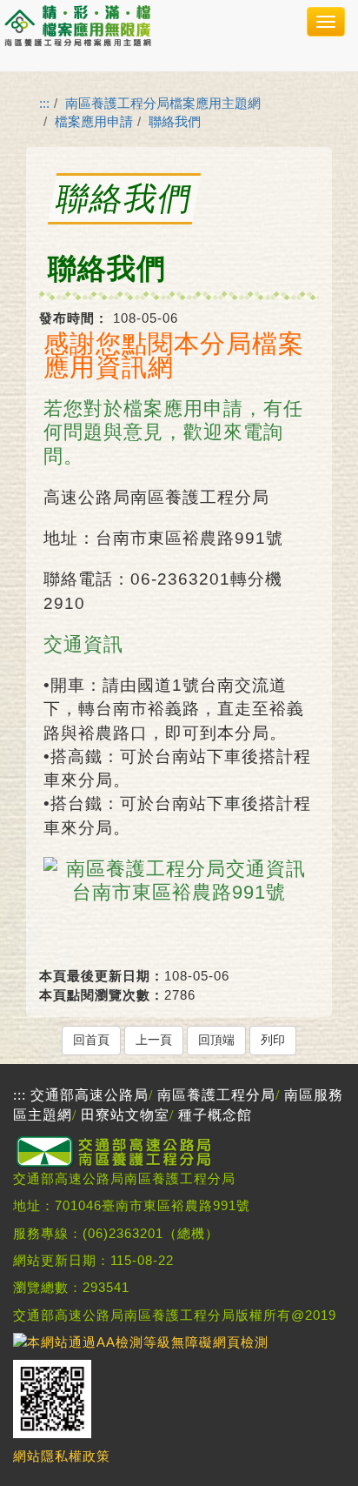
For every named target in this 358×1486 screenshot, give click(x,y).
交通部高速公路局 (89, 1095)
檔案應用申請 (94, 121)
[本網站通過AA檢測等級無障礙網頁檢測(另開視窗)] (140, 1342)
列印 (273, 1040)
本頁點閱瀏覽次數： (101, 994)
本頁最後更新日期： (101, 975)
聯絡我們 (175, 121)
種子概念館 (215, 1115)
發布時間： (74, 318)
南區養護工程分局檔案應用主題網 (163, 103)
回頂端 (216, 1040)
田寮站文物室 (125, 1115)
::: (44, 103)
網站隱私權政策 (61, 1455)
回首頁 (91, 1040)
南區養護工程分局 (216, 1095)
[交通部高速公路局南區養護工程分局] (117, 1164)
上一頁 (154, 1040)
